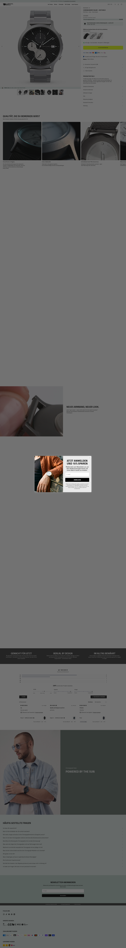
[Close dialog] (89, 457)
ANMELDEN (77, 480)
